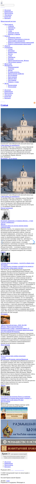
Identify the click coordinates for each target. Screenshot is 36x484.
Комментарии (12, 52)
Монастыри (8, 64)
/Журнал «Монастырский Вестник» (12, 327)
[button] (34, 242)
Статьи (10, 49)
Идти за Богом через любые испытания (13, 356)
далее (8, 481)
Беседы (10, 54)
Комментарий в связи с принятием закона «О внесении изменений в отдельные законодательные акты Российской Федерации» (17, 330)
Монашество (8, 65)
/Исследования (5, 401)
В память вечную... (14, 72)
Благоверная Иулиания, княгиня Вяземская (14, 359)
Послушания (12, 80)
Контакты (7, 18)
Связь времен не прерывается (10, 145)
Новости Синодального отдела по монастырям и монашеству (19, 40)
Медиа (6, 83)
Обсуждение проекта (14, 62)
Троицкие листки (13, 32)
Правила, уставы (13, 82)
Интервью (11, 50)
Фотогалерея (12, 87)
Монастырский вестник (8, 21)
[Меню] (1, 3)
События (11, 26)
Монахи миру (12, 78)
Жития (10, 70)
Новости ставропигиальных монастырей (21, 42)
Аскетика (11, 68)
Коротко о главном (14, 34)
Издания (10, 59)
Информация (8, 11)
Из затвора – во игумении (9, 158)
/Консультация (5, 345)
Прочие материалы (7, 208)
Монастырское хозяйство (16, 73)
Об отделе (7, 10)
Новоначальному (13, 67)
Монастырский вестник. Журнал (18, 60)
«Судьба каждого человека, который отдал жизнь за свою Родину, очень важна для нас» (17, 267)
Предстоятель (8, 24)
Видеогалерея (12, 85)
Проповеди (11, 27)
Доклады (11, 29)
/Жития (3, 224)
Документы (8, 15)
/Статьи (3, 252)
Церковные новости (14, 37)
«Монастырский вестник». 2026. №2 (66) (14, 325)
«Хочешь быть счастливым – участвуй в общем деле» (17, 263)
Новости (7, 36)
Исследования (12, 75)
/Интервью (4, 264)
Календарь (7, 16)
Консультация (12, 77)
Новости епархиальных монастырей (19, 44)
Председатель (8, 13)
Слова (10, 31)
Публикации (8, 47)
